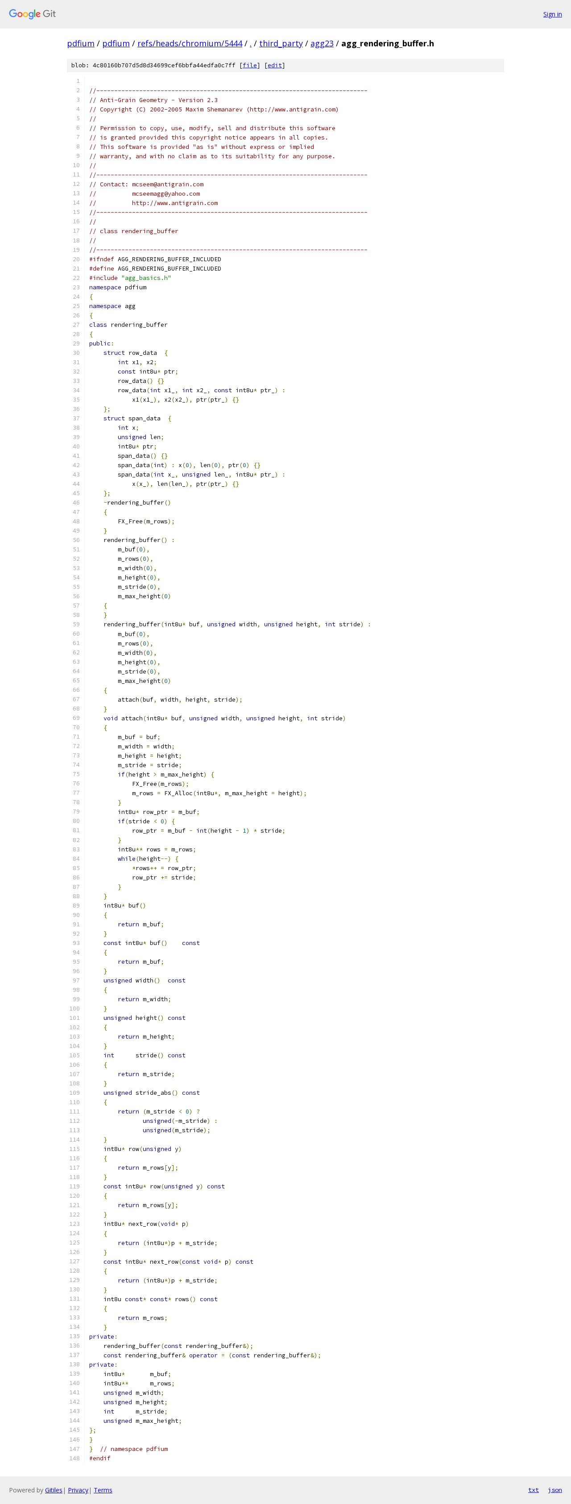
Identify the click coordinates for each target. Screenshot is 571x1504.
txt (533, 1490)
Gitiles (53, 1490)
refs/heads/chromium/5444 (189, 43)
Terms (103, 1490)
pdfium (81, 43)
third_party (281, 43)
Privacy (78, 1490)
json (555, 1490)
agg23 (322, 43)
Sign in (552, 14)
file (250, 65)
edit (275, 65)
